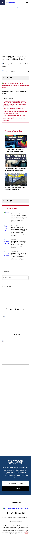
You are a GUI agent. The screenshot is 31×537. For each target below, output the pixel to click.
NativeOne (16, 192)
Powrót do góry (17, 502)
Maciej (10, 71)
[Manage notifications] (26, 532)
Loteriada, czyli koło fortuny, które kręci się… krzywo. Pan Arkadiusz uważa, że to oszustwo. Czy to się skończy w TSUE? (18, 244)
